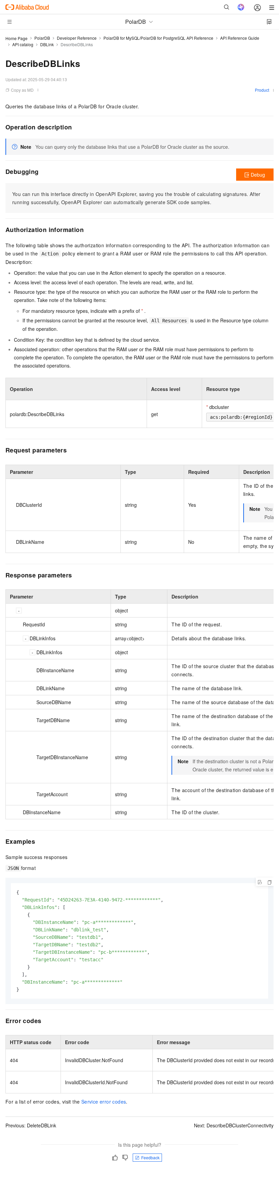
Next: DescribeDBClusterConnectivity (234, 1125)
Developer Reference (77, 38)
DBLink (47, 44)
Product (262, 90)
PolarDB (42, 38)
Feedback (150, 1157)
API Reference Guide (239, 38)
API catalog (22, 44)
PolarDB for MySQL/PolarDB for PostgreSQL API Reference (158, 38)
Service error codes (103, 1101)
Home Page (16, 38)
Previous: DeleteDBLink (30, 1125)
